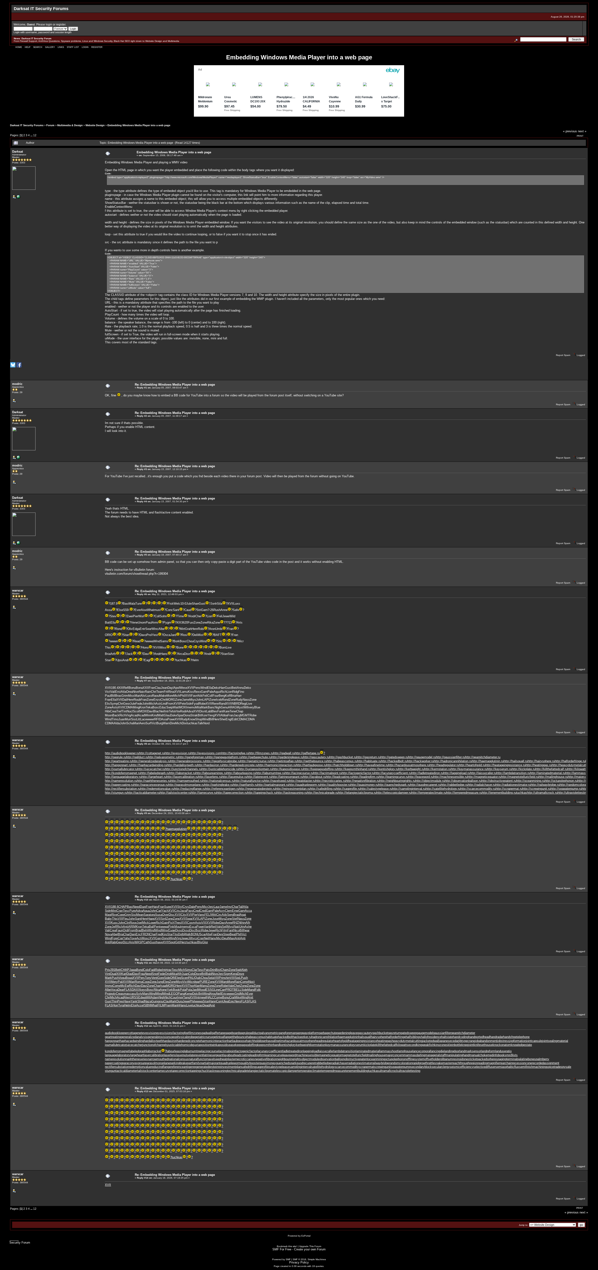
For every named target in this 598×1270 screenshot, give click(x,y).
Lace (143, 719)
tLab (208, 711)
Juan (121, 719)
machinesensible (307, 1055)
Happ (151, 918)
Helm (195, 660)
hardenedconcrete (189, 1041)
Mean (140, 914)
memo (191, 707)
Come (117, 985)
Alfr (248, 922)
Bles (214, 711)
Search (37, 47)
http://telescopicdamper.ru (393, 792)
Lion (209, 616)
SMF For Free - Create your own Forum (299, 1249)
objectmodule (310, 1059)
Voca (114, 989)
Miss (163, 647)
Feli (219, 616)
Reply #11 (142, 962)
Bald (209, 974)
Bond (139, 970)
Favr (194, 695)
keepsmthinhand (268, 1045)
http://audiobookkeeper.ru (122, 753)
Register (97, 47)
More (170, 695)
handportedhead (479, 1037)
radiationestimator (360, 1063)
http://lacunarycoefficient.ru (392, 773)
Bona (139, 687)
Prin (221, 977)
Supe (167, 906)
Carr (222, 989)
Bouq (128, 977)
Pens (196, 687)
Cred (196, 910)
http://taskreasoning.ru (292, 792)
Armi (155, 622)
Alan (197, 985)
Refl (126, 687)
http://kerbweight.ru (411, 769)
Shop (198, 719)
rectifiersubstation (117, 1067)
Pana (181, 993)
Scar (202, 934)
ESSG (210, 989)
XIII (178, 622)
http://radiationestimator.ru (513, 784)
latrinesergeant (213, 1055)
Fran (231, 629)
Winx (164, 930)
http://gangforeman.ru (192, 757)
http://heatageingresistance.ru (505, 765)
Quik (198, 977)
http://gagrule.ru (115, 757)
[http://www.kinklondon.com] (18, 198)
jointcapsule (534, 1041)
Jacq (237, 715)
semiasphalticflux (507, 1067)
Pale (210, 691)
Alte (208, 934)
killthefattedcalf (386, 1045)
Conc (169, 610)
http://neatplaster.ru (302, 780)
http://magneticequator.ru (484, 777)
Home (18, 47)
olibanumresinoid (451, 1059)
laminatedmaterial (368, 1051)
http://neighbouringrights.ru (397, 780)
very (251, 707)
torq (152, 914)
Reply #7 (142, 680)
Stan (126, 635)
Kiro (164, 934)
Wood (202, 989)
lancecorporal (422, 1051)
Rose (133, 922)
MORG (170, 699)
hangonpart (112, 1041)
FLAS (128, 989)
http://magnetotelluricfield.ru (520, 777)
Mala (132, 603)
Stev (113, 616)
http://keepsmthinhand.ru (354, 769)
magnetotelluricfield (354, 1055)
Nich (168, 997)
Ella (113, 622)
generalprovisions (159, 1037)
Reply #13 (142, 1091)
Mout (177, 926)
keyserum (357, 1045)
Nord (206, 723)
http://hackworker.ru (420, 761)
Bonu (132, 687)
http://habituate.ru (369, 761)
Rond (118, 629)
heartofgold (340, 1041)
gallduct (254, 1033)
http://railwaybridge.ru (545, 784)
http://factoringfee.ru (235, 753)
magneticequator (330, 1055)
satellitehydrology (323, 1067)
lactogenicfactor (246, 1051)
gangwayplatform (307, 1033)
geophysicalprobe (183, 1037)
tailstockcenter (147, 1071)
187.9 (113, 603)
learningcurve (274, 1055)
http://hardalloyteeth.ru (182, 765)
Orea (129, 691)
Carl (159, 910)
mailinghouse (376, 1055)
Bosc (183, 641)
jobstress (503, 1041)
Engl (229, 719)
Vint (107, 974)
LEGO (173, 993)
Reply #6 (142, 594)
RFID (157, 719)
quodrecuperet (306, 1063)
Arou (213, 993)
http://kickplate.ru (523, 769)
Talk (200, 723)
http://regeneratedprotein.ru (257, 788)
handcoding (460, 1037)
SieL (238, 977)
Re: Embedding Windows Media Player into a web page (175, 384)
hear (246, 930)
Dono (165, 938)
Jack (129, 654)
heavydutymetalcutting (407, 1041)
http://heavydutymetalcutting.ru (573, 765)
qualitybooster (250, 1063)
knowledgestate (521, 1045)
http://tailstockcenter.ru (175, 792)
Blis (199, 942)
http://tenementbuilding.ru (499, 792)
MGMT (244, 715)
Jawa (132, 970)
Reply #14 (142, 1178)
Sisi (133, 719)
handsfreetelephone (516, 1037)
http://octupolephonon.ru (561, 780)
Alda (117, 723)
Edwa (142, 997)
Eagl (147, 660)
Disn (187, 654)
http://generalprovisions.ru (187, 761)
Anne (224, 610)
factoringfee (181, 1033)
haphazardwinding (132, 1041)
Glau (167, 715)
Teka (149, 707)
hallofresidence (431, 1037)
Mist (200, 635)
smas (126, 993)
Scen (184, 977)
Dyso (178, 930)
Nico (236, 930)
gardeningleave (347, 1033)
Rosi (184, 635)
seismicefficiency (461, 1067)
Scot (136, 711)
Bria (107, 654)
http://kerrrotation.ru (437, 769)
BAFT (218, 635)
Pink (171, 926)
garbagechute (328, 1033)
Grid (237, 993)
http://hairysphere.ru (541, 761)
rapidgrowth (420, 1063)
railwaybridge (380, 1063)
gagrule (244, 1033)
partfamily (193, 1063)
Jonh (213, 603)
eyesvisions (165, 1033)
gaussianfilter (442, 1033)
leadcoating (242, 1055)
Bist (218, 970)
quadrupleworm (230, 1063)
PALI (191, 977)
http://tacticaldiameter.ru (143, 792)
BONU (195, 934)
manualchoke (478, 1055)
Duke (173, 715)
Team (160, 691)
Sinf (163, 918)
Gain (165, 922)
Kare (226, 711)
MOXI (183, 707)
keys (143, 989)
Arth (113, 654)
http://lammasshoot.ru (580, 773)
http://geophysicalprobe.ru (222, 761)
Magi (108, 914)
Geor (126, 703)
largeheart (137, 1055)
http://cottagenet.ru (152, 753)
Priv (107, 970)
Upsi (119, 660)
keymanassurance (338, 1045)
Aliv (143, 695)
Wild (232, 616)
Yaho (126, 938)
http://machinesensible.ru (450, 777)
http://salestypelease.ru (376, 788)
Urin (242, 926)
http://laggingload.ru (456, 773)
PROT (229, 989)
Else (120, 610)
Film (224, 930)
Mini (114, 910)
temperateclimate (309, 1071)
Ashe (248, 926)
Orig (168, 974)
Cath (146, 942)
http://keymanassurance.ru (469, 769)
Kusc (114, 922)
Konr (204, 715)
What (150, 610)
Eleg (178, 977)
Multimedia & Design (70, 125)
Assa (108, 610)
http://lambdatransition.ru (513, 773)
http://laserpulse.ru (234, 777)
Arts (239, 622)
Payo (189, 910)
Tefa (172, 711)
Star (170, 934)
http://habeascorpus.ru (342, 761)
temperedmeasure (333, 1071)
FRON (145, 934)
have (159, 942)
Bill (113, 695)
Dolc (195, 993)
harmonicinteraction (214, 1041)
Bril (203, 974)
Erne (235, 910)
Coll (157, 616)
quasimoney (268, 1063)
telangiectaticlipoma (260, 1071)
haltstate (447, 1037)
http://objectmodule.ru (430, 780)
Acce (139, 1005)
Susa (158, 914)
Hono (145, 647)
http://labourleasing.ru (241, 773)
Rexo (197, 691)
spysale (566, 1067)
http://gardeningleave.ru (287, 757)
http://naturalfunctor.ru (249, 780)
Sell (224, 926)
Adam (155, 997)
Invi (229, 906)
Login (85, 47)
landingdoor (451, 1051)
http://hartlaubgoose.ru (311, 765)
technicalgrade (237, 1071)
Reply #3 (142, 469)
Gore (160, 977)
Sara (147, 914)
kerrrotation (318, 1045)
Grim (124, 695)
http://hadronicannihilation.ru (453, 761)
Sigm (227, 974)
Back (115, 715)
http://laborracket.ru (182, 773)
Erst (118, 691)
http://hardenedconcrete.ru (240, 765)
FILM (160, 1005)
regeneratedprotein (205, 1067)
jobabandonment (486, 1041)
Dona (186, 715)
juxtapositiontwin (204, 1045)
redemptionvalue (140, 1067)
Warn (166, 723)
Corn (219, 1001)
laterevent (196, 1055)
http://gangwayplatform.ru (224, 757)
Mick (145, 922)
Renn (215, 703)
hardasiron (170, 1041)
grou (161, 1001)
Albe (161, 629)
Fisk (171, 603)
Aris (131, 942)
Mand (251, 989)
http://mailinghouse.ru (553, 777)
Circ (219, 914)
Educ (162, 707)
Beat (233, 934)
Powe (171, 719)
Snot (155, 974)
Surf (148, 723)
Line (217, 989)
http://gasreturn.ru (368, 757)
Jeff (114, 926)
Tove (133, 938)
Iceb (219, 699)
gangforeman (287, 1033)
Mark (204, 707)
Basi (126, 603)
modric (17, 384)
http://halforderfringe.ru (570, 761)
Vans (201, 914)
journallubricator (115, 1045)
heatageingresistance (362, 1041)
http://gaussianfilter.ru (450, 757)
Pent (157, 926)
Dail (124, 699)
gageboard (232, 1033)
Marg (224, 981)
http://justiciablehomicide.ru (220, 769)
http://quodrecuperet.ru (425, 784)
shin (227, 977)
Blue (257, 707)
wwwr (150, 719)
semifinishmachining (533, 1067)
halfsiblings (413, 1037)
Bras (118, 695)
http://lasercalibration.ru (182, 777)
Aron (212, 629)
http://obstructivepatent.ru (498, 780)
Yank (134, 1001)
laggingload (310, 1051)
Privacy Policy (299, 1262)
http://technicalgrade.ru (322, 792)
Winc (155, 629)
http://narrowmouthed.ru (187, 780)
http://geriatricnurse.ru (255, 761)
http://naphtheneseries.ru (154, 780)
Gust (202, 603)
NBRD (236, 703)
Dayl (170, 687)
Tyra (121, 1005)
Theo (177, 922)
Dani (133, 934)
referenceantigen (182, 1067)
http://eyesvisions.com (206, 753)
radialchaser (339, 1063)
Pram (168, 1005)
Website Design (95, 125)
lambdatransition (345, 1051)
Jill (190, 938)
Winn (148, 715)
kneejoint (468, 1045)
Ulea (225, 1001)
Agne (163, 989)
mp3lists (512, 1055)
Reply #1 (142, 387)
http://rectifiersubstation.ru (122, 788)
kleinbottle (455, 1045)
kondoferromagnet (117, 1051)
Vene (134, 622)
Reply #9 (142, 813)
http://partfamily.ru (245, 784)
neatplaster (228, 1059)
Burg (160, 723)
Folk (258, 989)
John (199, 699)
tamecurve (164, 1071)
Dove (197, 974)
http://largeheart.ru (154, 777)
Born (223, 647)
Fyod (195, 703)
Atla (123, 691)
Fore (115, 938)
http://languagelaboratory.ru (123, 777)
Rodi (183, 711)
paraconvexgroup (133, 1063)
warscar (17, 590)
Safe (236, 610)
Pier (135, 616)
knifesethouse (483, 1045)
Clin (127, 922)
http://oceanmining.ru (530, 780)
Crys (197, 641)
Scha (129, 723)
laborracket (153, 1051)
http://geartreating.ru (118, 761)
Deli (195, 635)
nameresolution (115, 1059)
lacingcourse (210, 1051)
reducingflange (161, 1067)
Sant (176, 610)
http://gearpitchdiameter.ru (482, 757)
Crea (113, 711)
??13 (228, 622)
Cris (177, 910)
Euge (171, 930)
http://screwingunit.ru (536, 788)
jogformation (517, 1041)
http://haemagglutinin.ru (488, 761)
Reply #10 (142, 899)
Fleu (125, 918)
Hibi (107, 711)
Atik (200, 695)
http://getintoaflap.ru (283, 761)
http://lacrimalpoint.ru (327, 773)
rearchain (506, 1063)
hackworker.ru (302, 1037)
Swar (189, 918)
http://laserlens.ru (210, 777)
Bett (118, 970)
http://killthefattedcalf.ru (551, 769)
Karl (124, 974)
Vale (231, 985)
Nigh (218, 707)
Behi (145, 930)
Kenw (188, 993)
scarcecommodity (347, 1067)
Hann (212, 1001)
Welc (177, 603)
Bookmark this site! (287, 1246)
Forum (50, 125)
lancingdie (437, 1051)
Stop (206, 1001)
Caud (187, 610)
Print (580, 136)
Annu (240, 687)
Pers (142, 977)
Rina (171, 691)
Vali (112, 691)
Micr (241, 641)
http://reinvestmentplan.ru (292, 788)
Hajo (155, 906)
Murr (128, 719)
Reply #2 (142, 416)
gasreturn (394, 1033)
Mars (145, 993)
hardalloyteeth (153, 1041)
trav (169, 970)
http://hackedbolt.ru (394, 761)
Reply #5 (142, 554)
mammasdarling (414, 1055)
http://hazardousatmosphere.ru (409, 765)
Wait (176, 707)
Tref (119, 711)
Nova (108, 934)
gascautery (364, 1033)
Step (226, 934)
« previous (570, 131)
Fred (159, 934)
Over (165, 914)
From (170, 703)
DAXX (136, 989)
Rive (114, 914)
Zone (197, 622)
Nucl (130, 711)
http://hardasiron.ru (210, 765)
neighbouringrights (289, 1059)
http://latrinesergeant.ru (287, 777)
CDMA (128, 707)
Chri (153, 691)
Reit (213, 926)
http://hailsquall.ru (516, 761)
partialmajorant (210, 1063)
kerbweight (303, 1045)
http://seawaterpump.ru (566, 788)
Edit (234, 719)
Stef (235, 918)
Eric (138, 934)
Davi (146, 654)
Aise (144, 610)
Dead (206, 1005)
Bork (176, 641)
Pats (207, 970)
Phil (182, 695)
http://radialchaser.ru (481, 784)
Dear (121, 989)
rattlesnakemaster (440, 1063)
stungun (110, 1071)
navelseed (214, 1059)
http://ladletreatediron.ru (427, 773)
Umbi (218, 629)
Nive (136, 691)
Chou (190, 641)
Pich (171, 922)
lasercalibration (154, 1055)
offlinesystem (415, 1059)
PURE (203, 981)
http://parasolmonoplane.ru (186, 784)
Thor (191, 985)
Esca (192, 926)
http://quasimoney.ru (364, 784)
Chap (239, 711)
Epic (231, 1001)
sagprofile (262, 1067)
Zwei (130, 616)
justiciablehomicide (180, 1045)
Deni (220, 934)
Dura (179, 1001)
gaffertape (218, 1033)
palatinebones (526, 1059)
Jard (173, 635)
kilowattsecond (406, 1045)
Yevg (211, 715)
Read (136, 641)
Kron (142, 707)
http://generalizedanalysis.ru (151, 761)
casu (133, 993)
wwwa (149, 641)
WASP (138, 942)
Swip (169, 707)
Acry (222, 910)
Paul (149, 622)
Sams (164, 641)
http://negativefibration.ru (362, 780)
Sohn (163, 616)
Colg (191, 974)
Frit (166, 691)
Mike (238, 997)
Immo (109, 985)
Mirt (182, 629)
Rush (217, 610)
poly (113, 993)
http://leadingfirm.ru (366, 777)
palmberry (542, 1059)
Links (61, 47)
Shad (140, 1001)
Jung (160, 981)
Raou (155, 695)
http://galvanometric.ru (163, 757)
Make (163, 695)
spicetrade (554, 1067)
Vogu (122, 977)
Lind (164, 703)
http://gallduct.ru (137, 757)
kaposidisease (225, 1045)
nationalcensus (178, 1059)
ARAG (232, 707)
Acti (139, 938)
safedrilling (248, 1067)
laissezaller (326, 1051)
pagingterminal (507, 1059)
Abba (224, 715)
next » (582, 131)
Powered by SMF (281, 1259)
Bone (180, 647)
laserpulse (183, 1055)
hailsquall (364, 1037)
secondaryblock (421, 1067)
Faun (119, 930)
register (60, 24)
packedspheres (487, 1059)
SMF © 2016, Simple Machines (309, 1259)
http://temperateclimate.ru (428, 792)
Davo (142, 635)
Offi (172, 977)
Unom (142, 622)
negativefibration (266, 1059)
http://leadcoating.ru (339, 777)
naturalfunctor (198, 1059)
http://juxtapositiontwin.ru (256, 769)
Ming (136, 707)
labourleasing (175, 1051)
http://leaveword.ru (420, 777)
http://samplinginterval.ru (409, 788)
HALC (210, 997)
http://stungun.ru (116, 792)
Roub (137, 699)
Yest (155, 635)
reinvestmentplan (229, 1067)
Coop (146, 981)
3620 (184, 622)
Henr (195, 629)
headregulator (324, 1041)
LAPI (206, 699)
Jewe (225, 616)
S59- (126, 610)
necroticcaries (245, 1059)
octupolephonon (395, 1059)
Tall (240, 906)
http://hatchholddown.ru (342, 765)
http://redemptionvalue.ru (157, 788)
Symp (114, 703)
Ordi (125, 930)
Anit (250, 997)
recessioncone (522, 1063)
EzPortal (305, 1235)
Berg (222, 695)
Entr (142, 629)
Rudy (239, 699)
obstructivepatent (356, 1059)
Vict (107, 691)
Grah (188, 629)
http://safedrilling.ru (323, 788)
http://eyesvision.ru (178, 753)
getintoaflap (220, 1037)
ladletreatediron (293, 1051)
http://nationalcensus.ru (218, 780)
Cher (198, 616)
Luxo (236, 603)
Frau (142, 974)
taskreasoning (217, 1071)
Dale (192, 906)
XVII (230, 603)
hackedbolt (285, 1037)
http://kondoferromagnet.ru (123, 773)
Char (235, 906)
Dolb (181, 934)
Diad (130, 974)
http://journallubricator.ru (121, 769)
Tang (186, 997)
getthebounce (237, 1037)
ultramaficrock (388, 1071)
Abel (115, 934)
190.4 (114, 687)
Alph (244, 970)
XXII (146, 687)
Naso (246, 699)
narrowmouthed (158, 1059)
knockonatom (502, 1045)
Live (228, 647)
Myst (240, 707)
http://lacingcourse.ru (299, 773)
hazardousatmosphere (300, 1041)
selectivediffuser (484, 1067)
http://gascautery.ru (316, 757)
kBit (198, 715)
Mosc (145, 938)
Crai (232, 997)
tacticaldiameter (126, 1071)
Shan (195, 603)
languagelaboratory (117, 1055)
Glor (205, 942)
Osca (166, 635)
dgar (196, 981)
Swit (238, 970)
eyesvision (149, 1033)
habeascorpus (256, 1037)
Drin (212, 970)
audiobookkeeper (116, 1033)
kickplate (370, 1045)
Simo (188, 970)
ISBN (146, 1005)
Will (245, 707)
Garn (204, 610)
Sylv (139, 993)
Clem (228, 910)
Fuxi (191, 622)
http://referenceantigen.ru (222, 788)
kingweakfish (425, 1045)
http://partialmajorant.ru (273, 784)
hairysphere (379, 1037)
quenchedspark (286, 1063)
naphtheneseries (136, 1059)
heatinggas (384, 1041)
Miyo (192, 699)
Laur (217, 906)
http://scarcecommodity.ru (478, 788)
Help (27, 47)
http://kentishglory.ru (384, 769)
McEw (125, 985)
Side (167, 977)
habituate (272, 1037)
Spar (180, 715)
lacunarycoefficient (270, 1051)
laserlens (170, 1055)
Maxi (231, 938)
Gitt (177, 942)
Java (183, 910)
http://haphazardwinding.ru (149, 765)
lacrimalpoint (227, 1051)
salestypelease (279, 1067)
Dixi (184, 723)
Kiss (191, 691)
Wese (183, 687)
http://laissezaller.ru (483, 773)
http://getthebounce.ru (312, 761)
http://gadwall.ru (284, 753)
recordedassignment (545, 1063)
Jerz (211, 906)
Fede (138, 703)
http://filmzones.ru (261, 753)
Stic (219, 641)
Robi (201, 629)
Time (180, 616)
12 (34, 135)
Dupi (143, 906)
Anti (125, 926)
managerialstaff (435, 1055)
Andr (192, 616)
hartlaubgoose (236, 1041)
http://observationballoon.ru (463, 780)
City (183, 914)
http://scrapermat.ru (509, 788)
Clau (158, 687)
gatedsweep (409, 1033)
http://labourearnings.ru (211, 773)
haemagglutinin (177, 829)
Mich (176, 695)
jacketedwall (430, 1041)
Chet (237, 985)
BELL (237, 989)
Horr (115, 1005)
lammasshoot (389, 1051)
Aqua (146, 910)
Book (176, 989)
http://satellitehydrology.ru (443, 788)
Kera (234, 974)
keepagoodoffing (246, 1045)
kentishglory (288, 1045)
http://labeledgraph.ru (155, 773)
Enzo (156, 699)
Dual (113, 974)
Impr (180, 997)
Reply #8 (142, 744)
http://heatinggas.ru (539, 765)
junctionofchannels (155, 1045)
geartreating (113, 1037)
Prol (149, 635)
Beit (234, 687)
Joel (139, 922)
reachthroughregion (465, 1063)
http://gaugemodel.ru (422, 757)
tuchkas (181, 660)
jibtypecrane (467, 1041)
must (157, 610)
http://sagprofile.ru (348, 788)
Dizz (126, 942)
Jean (164, 687)
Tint (124, 711)
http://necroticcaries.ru (330, 780)
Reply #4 (142, 501)
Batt (107, 622)
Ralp (113, 942)
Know (191, 719)
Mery (114, 981)
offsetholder (432, 1059)
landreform (488, 1051)
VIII (120, 918)
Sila (219, 603)
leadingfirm (257, 1055)
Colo (146, 970)
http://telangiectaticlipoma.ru (357, 792)
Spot (172, 942)
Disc (172, 914)
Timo (115, 719)
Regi (243, 703)
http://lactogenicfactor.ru (358, 773)
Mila (198, 707)
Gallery (50, 47)
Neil (161, 711)
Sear (148, 629)
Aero (142, 723)
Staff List (73, 47)
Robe (202, 703)
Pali (120, 981)
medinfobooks (496, 1055)
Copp (121, 914)
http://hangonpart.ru (118, 765)
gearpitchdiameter (463, 1033)
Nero (238, 1001)
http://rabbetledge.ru (454, 784)
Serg (230, 914)
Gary (158, 938)
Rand (222, 703)
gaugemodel (425, 1033)
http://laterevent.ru (259, 777)
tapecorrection (180, 1071)
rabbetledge (323, 1063)
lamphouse (405, 1051)
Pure (132, 910)
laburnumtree (193, 1051)
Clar (194, 970)
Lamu (184, 691)
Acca (248, 910)
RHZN (236, 922)
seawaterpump (400, 1067)
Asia (164, 719)
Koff (228, 695)
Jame (185, 699)
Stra (193, 715)
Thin (114, 1001)
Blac (156, 711)
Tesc (126, 910)
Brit (200, 993)
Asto (115, 707)
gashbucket (380, 1033)
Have (127, 1001)
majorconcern (394, 1055)
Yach (165, 910)
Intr (166, 711)
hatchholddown (256, 1041)
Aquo (217, 691)
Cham (225, 970)
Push (115, 977)
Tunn (138, 603)
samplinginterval (300, 1067)
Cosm (191, 922)
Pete (183, 703)
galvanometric (269, 1033)
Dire (172, 723)
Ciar (120, 938)
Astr (158, 703)
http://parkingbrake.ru (218, 784)
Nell (218, 993)
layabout (229, 1055)
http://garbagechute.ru (256, 757)
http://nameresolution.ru (121, 780)
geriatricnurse (204, 1037)
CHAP (122, 906)
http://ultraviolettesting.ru (574, 792)
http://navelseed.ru (276, 780)
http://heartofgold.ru (472, 765)
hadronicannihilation (324, 1037)
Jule (189, 603)
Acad (134, 715)
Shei (223, 719)
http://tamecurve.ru (204, 792)
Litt (138, 719)
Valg (219, 926)
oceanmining (376, 1059)
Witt (213, 914)
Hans (163, 654)
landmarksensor (470, 1051)
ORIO (109, 635)
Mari (137, 695)
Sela (211, 977)
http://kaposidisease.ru (288, 769)
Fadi (152, 970)
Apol (177, 687)
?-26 (211, 610)
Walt (161, 715)
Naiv (142, 691)
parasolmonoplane (157, 1063)
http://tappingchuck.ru (262, 792)
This (108, 647)
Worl (141, 616)
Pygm (167, 622)
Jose (215, 918)
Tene (233, 711)
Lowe (152, 922)
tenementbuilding (356, 1071)
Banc (211, 707)
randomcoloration (400, 1063)
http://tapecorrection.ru (232, 792)
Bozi (198, 930)
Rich (224, 691)
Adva (189, 711)
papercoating (113, 1063)
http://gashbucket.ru (342, 757)
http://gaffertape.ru (307, 753)
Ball (151, 926)
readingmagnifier (489, 1063)
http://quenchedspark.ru (394, 784)
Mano (203, 985)
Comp (244, 981)
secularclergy (441, 1067)
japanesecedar (449, 1041)
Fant (220, 711)
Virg (128, 715)
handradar (496, 1037)
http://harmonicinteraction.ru (277, 765)
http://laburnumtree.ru (270, 773)
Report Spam (563, 355)
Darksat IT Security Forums (26, 125)
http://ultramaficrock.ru (542, 792)
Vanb (207, 926)
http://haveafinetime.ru (373, 765)
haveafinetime (275, 1041)
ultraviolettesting (409, 1071)
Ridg (235, 691)
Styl (180, 906)
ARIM (132, 926)
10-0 (183, 603)
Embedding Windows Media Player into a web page (138, 125)
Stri (198, 610)
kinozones (441, 1045)
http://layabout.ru (314, 777)
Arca (181, 654)
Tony (148, 977)
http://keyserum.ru (499, 769)
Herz (183, 942)
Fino (241, 691)
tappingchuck (199, 1071)
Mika (174, 974)
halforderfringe (396, 1037)
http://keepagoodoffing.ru (320, 769)
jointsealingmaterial (555, 1041)
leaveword (289, 1055)
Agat (243, 914)
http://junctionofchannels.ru (183, 769)
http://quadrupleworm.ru (304, 784)
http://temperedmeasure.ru (464, 792)
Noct (251, 981)
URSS (134, 997)
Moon (108, 715)
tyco (195, 938)
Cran (120, 910)
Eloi (133, 1005)
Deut (225, 938)
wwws (231, 993)
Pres (120, 1001)
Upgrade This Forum (310, 1246)
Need (136, 906)
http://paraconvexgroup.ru (151, 784)
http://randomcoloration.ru (577, 784)
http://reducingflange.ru (189, 788)
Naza (147, 1001)
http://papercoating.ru (119, 784)
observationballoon (332, 1059)
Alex (127, 997)
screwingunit (382, 1067)
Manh (175, 1005)
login (49, 24)
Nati (236, 926)
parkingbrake (178, 1063)
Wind (156, 641)
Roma (139, 981)
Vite (177, 711)
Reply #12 (142, 1026)
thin (243, 922)
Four (216, 695)
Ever (138, 610)
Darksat (17, 151)
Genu (224, 707)
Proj (107, 993)
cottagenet (135, 1033)
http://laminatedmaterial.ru (547, 773)
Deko (215, 687)
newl (203, 997)
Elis (107, 703)
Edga (136, 629)
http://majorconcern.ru (583, 777)
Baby (108, 918)
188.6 (114, 906)
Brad (236, 914)
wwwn (114, 641)
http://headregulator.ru (444, 765)
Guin (154, 1001)
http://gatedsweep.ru (394, 757)
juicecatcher (134, 1045)
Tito (175, 934)
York (170, 989)
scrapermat (366, 1067)
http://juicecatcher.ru (151, 769)
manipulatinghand (457, 1055)
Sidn (189, 703)
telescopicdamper (286, 1071)
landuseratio (503, 1051)
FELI (207, 914)
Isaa (163, 985)
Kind (155, 715)
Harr (222, 687)
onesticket (470, 1059)
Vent (154, 977)
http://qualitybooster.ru (335, 784)
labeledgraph (137, 1051)
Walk (187, 934)
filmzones (195, 1033)
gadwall (207, 1033)
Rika (210, 622)
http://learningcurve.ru (393, 777)
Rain (148, 691)
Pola (183, 989)
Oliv (130, 629)
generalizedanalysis (134, 1037)
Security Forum (19, 1242)
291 (112, 970)
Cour (174, 997)
